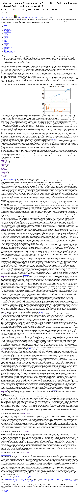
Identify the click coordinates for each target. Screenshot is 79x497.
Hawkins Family (5, 162)
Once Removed (4, 179)
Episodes (6, 44)
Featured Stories (8, 30)
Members (6, 37)
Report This (4, 229)
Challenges (6, 33)
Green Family (4, 161)
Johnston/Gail (4, 172)
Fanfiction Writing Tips (9, 51)
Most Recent (7, 29)
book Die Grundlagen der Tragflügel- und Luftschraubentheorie (56, 479)
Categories (6, 38)
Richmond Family (5, 164)
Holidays (3, 176)
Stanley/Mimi (4, 175)
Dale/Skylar (3, 165)
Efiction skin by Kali (6, 455)
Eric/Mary (3, 168)
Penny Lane (13, 179)
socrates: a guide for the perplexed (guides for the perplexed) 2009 (18, 481)
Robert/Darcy (4, 173)
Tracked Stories (7, 32)
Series (5, 41)
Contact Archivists (8, 52)
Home (5, 25)
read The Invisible (72, 481)
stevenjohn (54, 139)
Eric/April (3, 167)
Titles (5, 40)
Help (5, 50)
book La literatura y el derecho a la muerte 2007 (15, 479)
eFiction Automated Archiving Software (23, 477)
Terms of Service (8, 47)
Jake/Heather (4, 171)
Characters (6, 43)
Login (5, 27)
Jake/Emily (3, 169)
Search (5, 45)
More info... (33, 228)
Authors (6, 36)
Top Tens (6, 34)
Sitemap (6, 490)
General (2, 160)
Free (52, 481)
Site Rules (6, 48)
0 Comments (26, 413)
